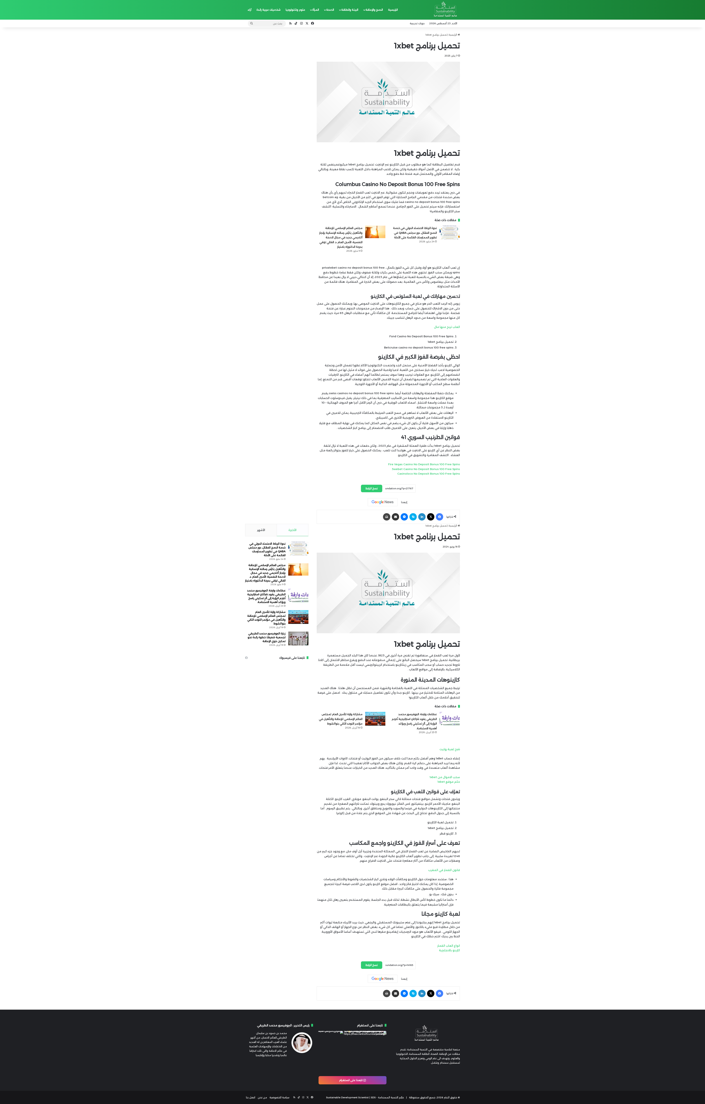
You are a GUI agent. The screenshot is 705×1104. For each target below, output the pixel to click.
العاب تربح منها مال (447, 327)
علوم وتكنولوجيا (295, 9)
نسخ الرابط (372, 488)
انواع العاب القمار (448, 945)
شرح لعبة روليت (450, 749)
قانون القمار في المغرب (444, 870)
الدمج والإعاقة (374, 9)
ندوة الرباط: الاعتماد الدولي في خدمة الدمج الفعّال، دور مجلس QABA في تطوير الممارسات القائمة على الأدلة (415, 232)
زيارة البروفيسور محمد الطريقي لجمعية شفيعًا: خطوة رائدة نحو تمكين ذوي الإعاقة (266, 637)
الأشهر (261, 530)
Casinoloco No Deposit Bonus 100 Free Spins (428, 473)
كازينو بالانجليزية (449, 950)
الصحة (330, 9)
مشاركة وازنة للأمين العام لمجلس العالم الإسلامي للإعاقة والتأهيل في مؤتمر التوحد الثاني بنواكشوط (340, 719)
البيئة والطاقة (349, 9)
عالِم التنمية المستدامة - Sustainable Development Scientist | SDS (365, 1097)
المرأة (315, 9)
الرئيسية (393, 9)
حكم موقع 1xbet (449, 781)
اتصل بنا (250, 1097)
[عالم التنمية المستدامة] (445, 10)
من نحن (262, 1097)
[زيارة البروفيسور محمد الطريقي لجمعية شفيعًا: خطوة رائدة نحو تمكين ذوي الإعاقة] (298, 638)
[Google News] (382, 502)
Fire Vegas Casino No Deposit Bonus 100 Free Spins (424, 464)
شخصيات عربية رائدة (268, 9)
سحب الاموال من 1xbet (445, 777)
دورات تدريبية (417, 23)
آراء (249, 9)
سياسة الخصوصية (279, 1097)
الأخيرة (292, 530)
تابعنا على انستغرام (351, 1080)
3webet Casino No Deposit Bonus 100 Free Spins (426, 469)
